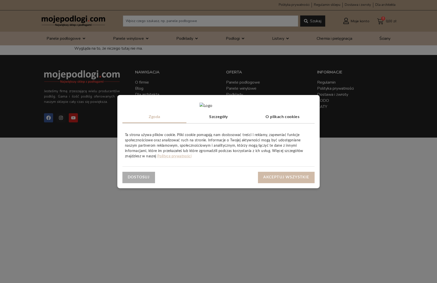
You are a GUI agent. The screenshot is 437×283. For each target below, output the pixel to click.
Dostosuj (139, 177)
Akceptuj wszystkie (286, 177)
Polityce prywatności (174, 156)
